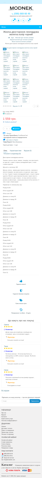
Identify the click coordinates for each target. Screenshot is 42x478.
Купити (16, 128)
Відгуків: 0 (16, 106)
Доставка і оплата (6, 428)
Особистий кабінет (6, 440)
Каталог (7, 464)
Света (6, 325)
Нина (6, 370)
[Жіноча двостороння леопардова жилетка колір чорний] (7, 57)
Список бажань (5, 444)
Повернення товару (7, 448)
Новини (3, 426)
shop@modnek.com (9, 459)
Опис (5, 150)
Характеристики (15, 150)
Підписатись (35, 401)
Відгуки (3, 414)
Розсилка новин (6, 446)
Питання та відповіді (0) (12, 153)
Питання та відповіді (7, 434)
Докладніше (25, 468)
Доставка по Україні (12, 140)
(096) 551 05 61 (8, 455)
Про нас (3, 413)
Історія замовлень (6, 442)
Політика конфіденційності (9, 420)
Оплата (9, 133)
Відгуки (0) (27, 150)
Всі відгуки (5, 390)
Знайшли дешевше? (10, 122)
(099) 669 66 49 (8, 453)
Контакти (4, 416)
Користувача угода (7, 418)
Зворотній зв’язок (8, 457)
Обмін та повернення (7, 430)
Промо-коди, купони (7, 432)
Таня (6, 346)
